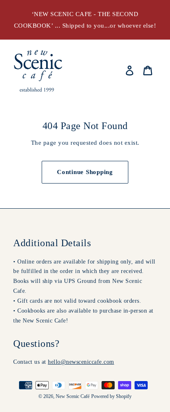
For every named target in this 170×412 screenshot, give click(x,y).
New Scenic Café (73, 396)
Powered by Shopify (111, 396)
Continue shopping (85, 172)
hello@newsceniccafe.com (81, 361)
